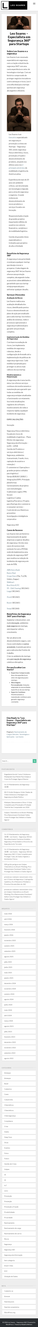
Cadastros (8, 1089)
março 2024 (8, 1021)
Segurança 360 (9, 1250)
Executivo (12, 137)
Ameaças (7, 1073)
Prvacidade (8, 1217)
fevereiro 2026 (9, 930)
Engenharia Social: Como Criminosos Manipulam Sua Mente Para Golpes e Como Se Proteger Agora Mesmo (17, 776)
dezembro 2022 (10, 1042)
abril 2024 (8, 1015)
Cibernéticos (9, 1105)
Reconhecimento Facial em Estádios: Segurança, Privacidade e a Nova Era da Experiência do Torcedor (18, 841)
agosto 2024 (8, 999)
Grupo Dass (11, 576)
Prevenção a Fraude (11, 1207)
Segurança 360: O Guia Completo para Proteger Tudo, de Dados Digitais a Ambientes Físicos (18, 856)
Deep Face (8, 1137)
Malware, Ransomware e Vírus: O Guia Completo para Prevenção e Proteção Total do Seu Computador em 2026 (18, 804)
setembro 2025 (9, 951)
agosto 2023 (8, 1026)
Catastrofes (8, 1100)
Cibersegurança (10, 1116)
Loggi (9, 591)
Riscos (6, 1239)
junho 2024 (8, 1005)
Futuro (6, 1158)
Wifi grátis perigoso (11, 864)
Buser (9, 603)
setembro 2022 (9, 1053)
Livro (6, 1191)
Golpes (6, 1169)
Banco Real (11, 573)
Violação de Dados (11, 1276)
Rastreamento (9, 1223)
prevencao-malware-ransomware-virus (18, 877)
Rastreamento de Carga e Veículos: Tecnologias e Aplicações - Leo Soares (18, 734)
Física (6, 1153)
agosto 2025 (8, 957)
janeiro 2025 (8, 978)
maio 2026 (8, 914)
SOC (6, 1271)
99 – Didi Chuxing (14, 588)
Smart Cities (8, 1266)
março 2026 (8, 924)
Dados (6, 1132)
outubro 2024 (9, 994)
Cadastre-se (8, 1291)
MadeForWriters (26, 1324)
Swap (9, 608)
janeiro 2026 (8, 935)
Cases (6, 1094)
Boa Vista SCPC (13, 585)
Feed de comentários (11, 1307)
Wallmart (10, 582)
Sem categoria (9, 1260)
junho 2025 (8, 967)
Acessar (7, 1296)
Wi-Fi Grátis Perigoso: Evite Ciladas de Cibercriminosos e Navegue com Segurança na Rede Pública (18, 794)
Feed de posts (9, 1302)
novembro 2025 (10, 940)
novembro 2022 (10, 1048)
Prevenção (8, 1196)
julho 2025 (8, 962)
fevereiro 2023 (9, 1037)
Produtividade (9, 1212)
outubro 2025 (9, 946)
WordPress (9, 1324)
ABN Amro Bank (13, 570)
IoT (5, 1185)
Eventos (7, 1148)
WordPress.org (9, 1312)
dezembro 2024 (10, 983)
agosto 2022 (8, 1058)
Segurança (8, 1244)
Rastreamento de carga (12, 1228)
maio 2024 (8, 1010)
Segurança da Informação (13, 1255)
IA (5, 1175)
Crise (6, 1126)
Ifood (9, 597)
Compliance (8, 1121)
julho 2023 (8, 1032)
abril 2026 (8, 919)
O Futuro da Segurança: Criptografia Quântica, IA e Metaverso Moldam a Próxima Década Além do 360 (18, 881)
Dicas (6, 1142)
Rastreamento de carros (13, 1233)
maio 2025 (8, 973)
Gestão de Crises (10, 1164)
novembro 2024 (10, 989)
